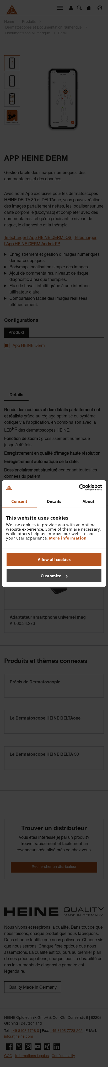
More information (68, 538)
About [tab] (89, 501)
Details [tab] (54, 501)
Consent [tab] (19, 501)
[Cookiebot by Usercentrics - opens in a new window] (79, 487)
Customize (51, 575)
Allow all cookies (54, 559)
